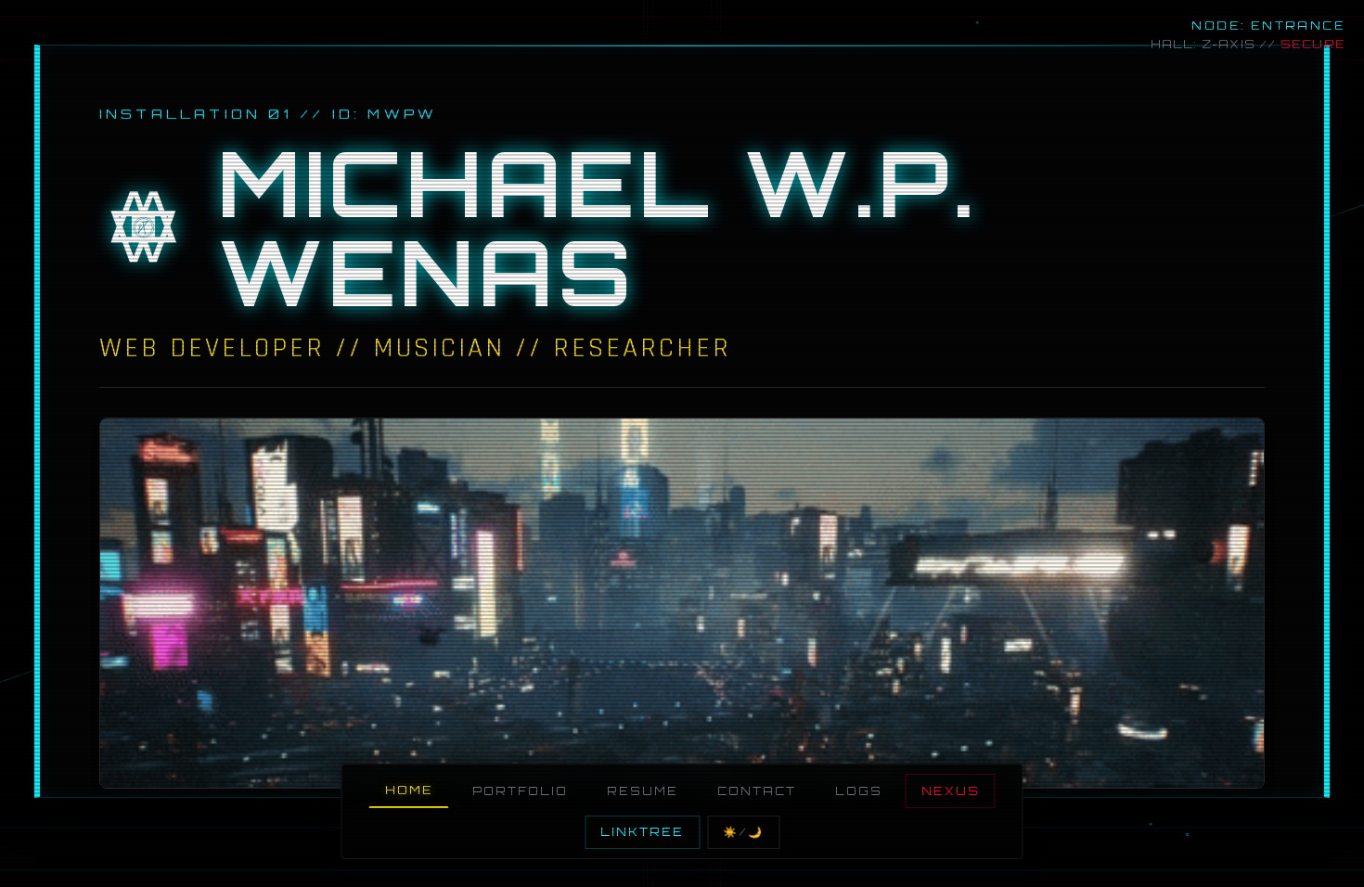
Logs (858, 791)
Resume (642, 791)
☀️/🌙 (743, 832)
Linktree (642, 832)
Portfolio (520, 791)
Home (409, 790)
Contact (756, 791)
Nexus (950, 791)
